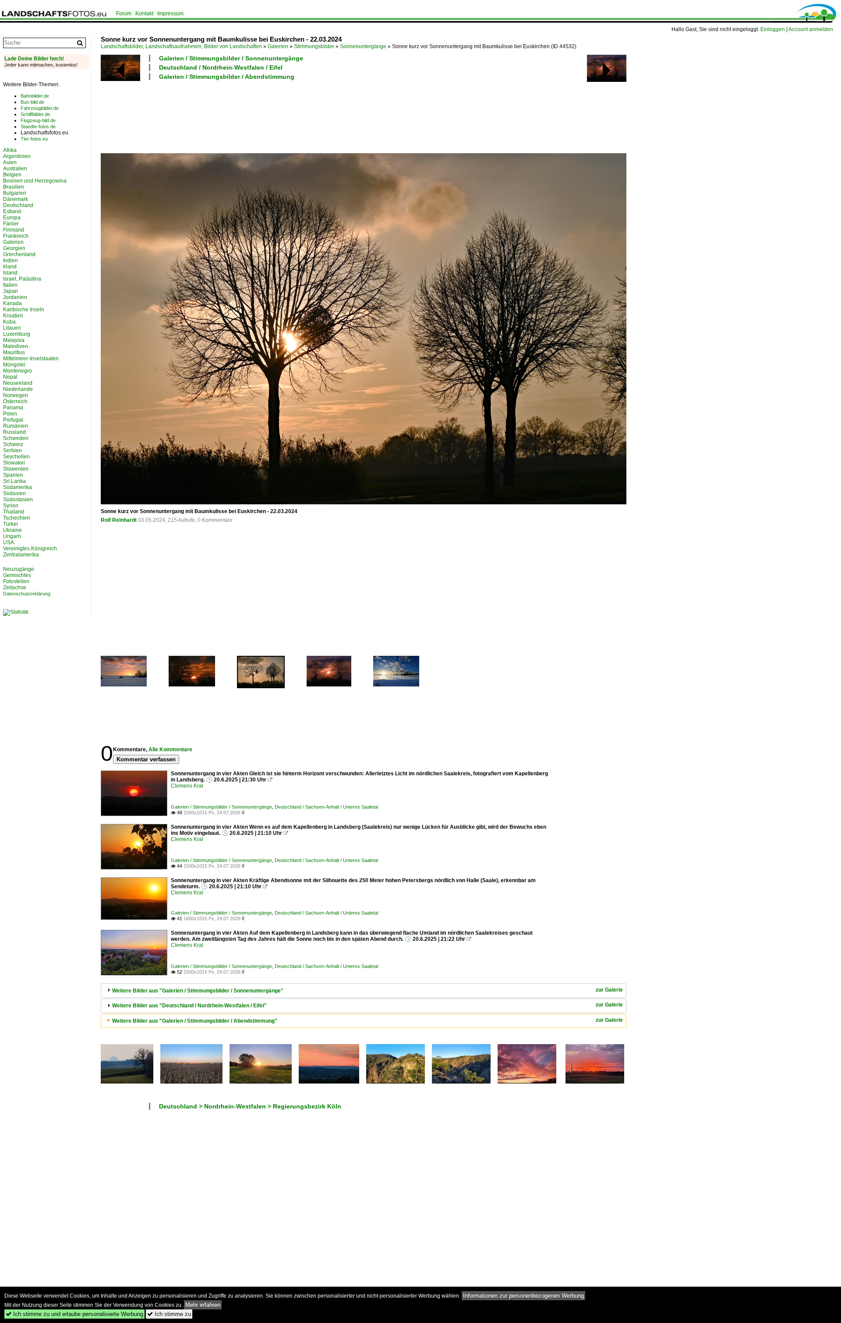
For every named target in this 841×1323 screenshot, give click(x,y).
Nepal (10, 377)
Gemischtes (17, 575)
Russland (14, 432)
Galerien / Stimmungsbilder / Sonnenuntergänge (231, 58)
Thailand (13, 512)
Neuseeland (17, 383)
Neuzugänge (18, 569)
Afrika (10, 150)
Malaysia (14, 340)
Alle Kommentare (170, 749)
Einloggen (772, 29)
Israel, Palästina (22, 279)
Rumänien (15, 426)
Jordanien (15, 297)
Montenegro (17, 371)
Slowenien (15, 469)
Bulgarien (14, 193)
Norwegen (15, 395)
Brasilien (13, 187)
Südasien (14, 493)
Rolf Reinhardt (119, 520)
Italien (10, 285)
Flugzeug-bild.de (38, 120)
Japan (10, 291)
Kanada (12, 303)
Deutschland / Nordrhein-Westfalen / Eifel (221, 67)
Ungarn (12, 536)
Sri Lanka (14, 481)
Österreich (15, 401)
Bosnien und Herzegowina (35, 181)
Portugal (13, 420)
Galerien (278, 46)
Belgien (12, 175)
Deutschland (18, 205)
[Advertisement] (260, 115)
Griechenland (19, 254)
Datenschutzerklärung (26, 593)
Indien (10, 260)
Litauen (12, 328)
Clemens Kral (187, 786)
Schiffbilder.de (35, 114)
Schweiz (13, 444)
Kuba (9, 322)
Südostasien (18, 499)
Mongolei (14, 365)
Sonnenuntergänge (363, 46)
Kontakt (144, 14)
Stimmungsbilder (314, 46)
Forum (123, 14)
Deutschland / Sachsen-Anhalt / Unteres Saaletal (326, 806)
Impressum (170, 14)
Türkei (10, 524)
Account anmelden (810, 29)
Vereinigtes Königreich (30, 548)
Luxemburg (16, 334)
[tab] (363, 990)
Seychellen (16, 457)
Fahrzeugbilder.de (40, 108)
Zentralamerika (21, 555)
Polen (10, 414)
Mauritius (14, 352)
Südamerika (17, 487)
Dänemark (15, 199)
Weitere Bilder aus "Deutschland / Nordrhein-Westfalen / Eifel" (189, 1006)
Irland (10, 267)
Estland (12, 211)
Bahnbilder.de (35, 96)
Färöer (11, 224)
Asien (10, 162)
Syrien (10, 506)
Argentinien (17, 156)
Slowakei (14, 463)
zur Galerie (609, 990)
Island (10, 273)
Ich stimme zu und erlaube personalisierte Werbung (74, 1314)
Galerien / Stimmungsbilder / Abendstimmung (226, 76)
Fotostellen (16, 581)
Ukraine (12, 530)
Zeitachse (14, 587)
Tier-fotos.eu (34, 138)
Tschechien (16, 518)
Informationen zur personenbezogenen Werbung (523, 1295)
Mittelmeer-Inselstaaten (31, 358)
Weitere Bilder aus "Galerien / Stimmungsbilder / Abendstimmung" (194, 1021)
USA (8, 542)
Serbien (12, 450)
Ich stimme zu (169, 1314)
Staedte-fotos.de (38, 126)
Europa (12, 218)
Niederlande (18, 389)
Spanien (13, 475)
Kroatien (13, 316)
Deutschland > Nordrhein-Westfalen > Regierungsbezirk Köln (250, 1106)
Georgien (14, 248)
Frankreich (15, 236)
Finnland (13, 230)
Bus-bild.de (32, 102)
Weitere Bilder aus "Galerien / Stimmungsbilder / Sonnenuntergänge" (197, 991)
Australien (15, 168)
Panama (13, 408)
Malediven (15, 346)
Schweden (15, 438)
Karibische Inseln (23, 309)
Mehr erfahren (202, 1305)
